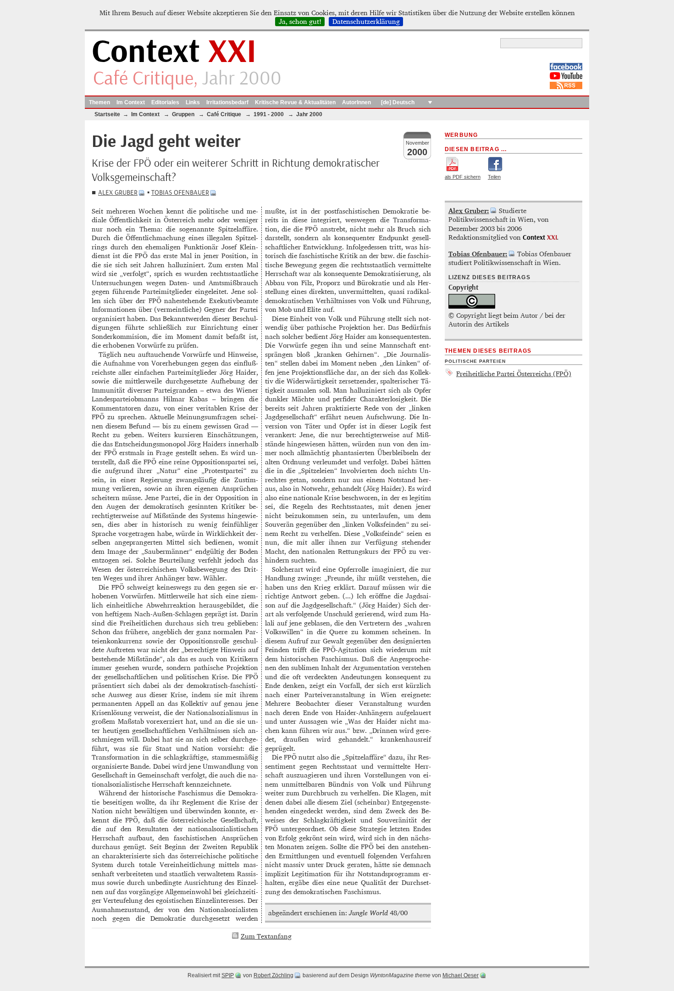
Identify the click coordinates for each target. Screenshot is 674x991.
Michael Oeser (460, 975)
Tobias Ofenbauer (180, 192)
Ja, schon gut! (300, 21)
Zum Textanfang (266, 936)
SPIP (227, 975)
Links (193, 102)
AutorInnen (356, 102)
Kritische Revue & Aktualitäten (295, 102)
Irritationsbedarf (227, 102)
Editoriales (165, 102)
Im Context (130, 102)
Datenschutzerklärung (366, 21)
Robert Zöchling (273, 975)
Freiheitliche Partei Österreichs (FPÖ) (513, 373)
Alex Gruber (118, 192)
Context (174, 52)
